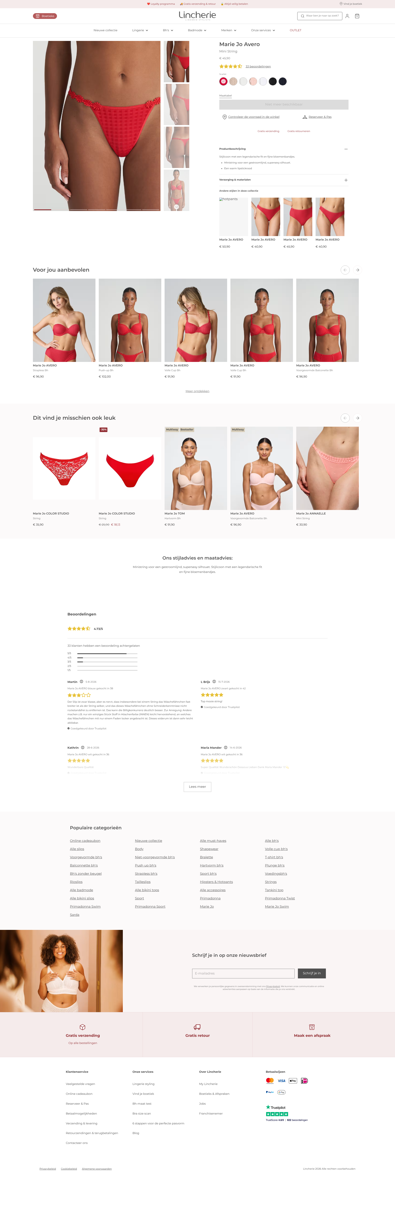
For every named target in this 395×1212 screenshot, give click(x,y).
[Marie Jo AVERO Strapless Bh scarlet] (64, 320)
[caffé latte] (233, 81)
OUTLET (295, 30)
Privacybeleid (273, 986)
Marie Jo (207, 907)
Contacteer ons (77, 1143)
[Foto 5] (114, 209)
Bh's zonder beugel (86, 874)
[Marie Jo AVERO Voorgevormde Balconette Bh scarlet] (327, 320)
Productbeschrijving (232, 149)
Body (139, 849)
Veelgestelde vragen (80, 1084)
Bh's (166, 30)
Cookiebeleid (69, 1168)
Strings (271, 882)
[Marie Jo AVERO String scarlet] (265, 217)
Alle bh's (272, 841)
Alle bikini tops (147, 890)
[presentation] (345, 270)
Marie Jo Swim (277, 907)
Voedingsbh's (276, 874)
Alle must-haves (213, 841)
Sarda (74, 915)
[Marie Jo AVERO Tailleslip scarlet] (297, 217)
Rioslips (76, 882)
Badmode (195, 30)
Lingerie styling (143, 1084)
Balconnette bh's (84, 866)
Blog (135, 1133)
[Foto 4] (96, 209)
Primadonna (210, 898)
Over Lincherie (210, 1072)
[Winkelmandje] (357, 16)
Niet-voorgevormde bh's (155, 857)
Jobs (202, 1103)
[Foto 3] (78, 209)
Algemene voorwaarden (97, 1168)
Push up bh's (145, 866)
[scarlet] (223, 81)
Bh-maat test (142, 1103)
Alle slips (77, 849)
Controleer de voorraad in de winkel (254, 117)
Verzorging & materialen (235, 179)
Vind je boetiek (143, 1094)
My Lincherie (208, 1084)
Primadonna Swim (85, 907)
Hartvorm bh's (211, 866)
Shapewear (209, 849)
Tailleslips (143, 882)
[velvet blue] (283, 81)
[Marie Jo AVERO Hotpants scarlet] (233, 217)
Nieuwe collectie (105, 30)
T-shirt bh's (274, 857)
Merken (226, 30)
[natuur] (243, 81)
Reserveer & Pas (320, 117)
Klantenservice (77, 1072)
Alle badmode (81, 890)
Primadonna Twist (280, 898)
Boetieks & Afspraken (214, 1094)
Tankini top (274, 890)
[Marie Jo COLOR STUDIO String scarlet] (64, 468)
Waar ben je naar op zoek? (322, 15)
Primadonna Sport (150, 907)
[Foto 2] (60, 209)
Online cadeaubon (85, 841)
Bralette (206, 857)
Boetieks (48, 16)
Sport (139, 898)
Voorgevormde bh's (86, 857)
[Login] (347, 16)
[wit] (263, 81)
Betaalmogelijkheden (81, 1113)
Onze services (261, 30)
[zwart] (273, 81)
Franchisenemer (211, 1113)
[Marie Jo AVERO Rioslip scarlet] (330, 217)
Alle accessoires (212, 890)
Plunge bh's (275, 866)
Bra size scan (141, 1113)
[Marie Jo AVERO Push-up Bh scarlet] (130, 320)
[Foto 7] (150, 209)
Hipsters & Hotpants (216, 882)
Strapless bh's (146, 874)
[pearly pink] (253, 81)
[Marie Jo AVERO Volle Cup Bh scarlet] (196, 320)
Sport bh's (208, 874)
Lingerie (138, 30)
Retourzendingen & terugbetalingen (92, 1133)
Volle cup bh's (276, 849)
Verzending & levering (81, 1123)
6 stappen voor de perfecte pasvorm (158, 1123)
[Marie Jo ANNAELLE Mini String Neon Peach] (327, 468)
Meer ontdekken (197, 391)
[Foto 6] (132, 209)
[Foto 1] (42, 209)
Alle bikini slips (82, 898)
